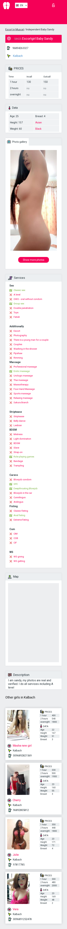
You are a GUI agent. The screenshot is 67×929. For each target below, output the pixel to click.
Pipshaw (18, 353)
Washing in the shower (25, 348)
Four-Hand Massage (24, 389)
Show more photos (33, 259)
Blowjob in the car (23, 493)
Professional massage (25, 366)
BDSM (17, 443)
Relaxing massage (23, 398)
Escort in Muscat (14, 29)
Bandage (18, 461)
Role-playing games (24, 456)
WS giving (19, 556)
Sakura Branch (21, 402)
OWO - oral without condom (28, 299)
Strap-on (18, 452)
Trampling (19, 465)
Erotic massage (22, 371)
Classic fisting (21, 510)
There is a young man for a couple (31, 340)
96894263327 (20, 48)
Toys (16, 312)
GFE (16, 484)
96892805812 (21, 810)
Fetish (17, 317)
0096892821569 (22, 755)
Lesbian (18, 425)
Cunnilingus (20, 497)
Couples (18, 344)
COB (16, 538)
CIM (16, 533)
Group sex (19, 303)
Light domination (22, 438)
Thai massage (21, 380)
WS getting (19, 561)
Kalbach (17, 56)
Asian (38, 122)
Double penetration (23, 308)
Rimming (18, 357)
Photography (20, 335)
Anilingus (18, 502)
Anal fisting (19, 515)
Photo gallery (19, 141)
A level (17, 294)
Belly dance (19, 421)
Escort (17, 331)
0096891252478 (22, 919)
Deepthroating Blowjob (26, 488)
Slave (16, 447)
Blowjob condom (22, 479)
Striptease (19, 416)
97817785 (18, 864)
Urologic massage (23, 375)
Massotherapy (21, 384)
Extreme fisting (21, 519)
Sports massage (22, 393)
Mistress (18, 434)
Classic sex (19, 290)
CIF (15, 542)
